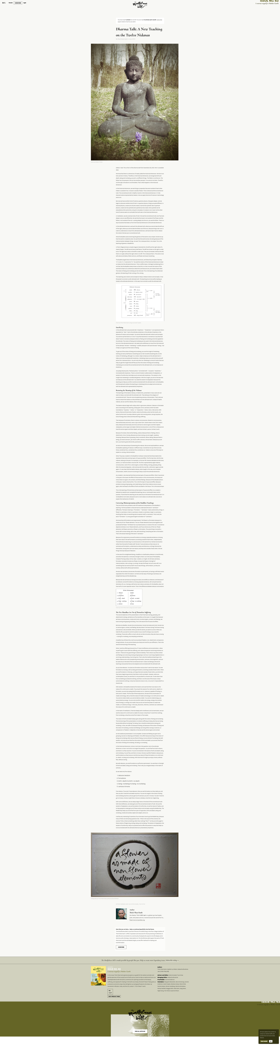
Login (24, 3)
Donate (11, 3)
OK (271, 1041)
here (117, 170)
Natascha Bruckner (183, 969)
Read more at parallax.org (137, 920)
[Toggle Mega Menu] (3, 3)
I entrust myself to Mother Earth (267, 3)
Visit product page (114, 996)
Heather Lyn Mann (172, 969)
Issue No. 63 (270, 1001)
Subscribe (18, 3)
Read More (264, 1041)
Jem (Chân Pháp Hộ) (163, 971)
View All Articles (140, 1031)
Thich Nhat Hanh (122, 39)
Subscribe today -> (172, 960)
